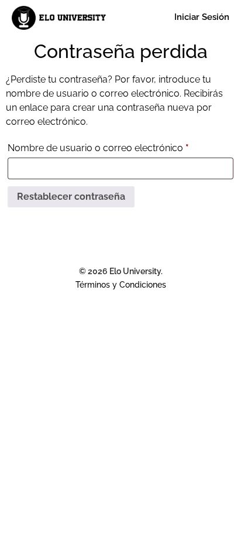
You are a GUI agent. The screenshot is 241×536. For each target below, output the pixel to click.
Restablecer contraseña (71, 196)
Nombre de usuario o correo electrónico (120, 146)
